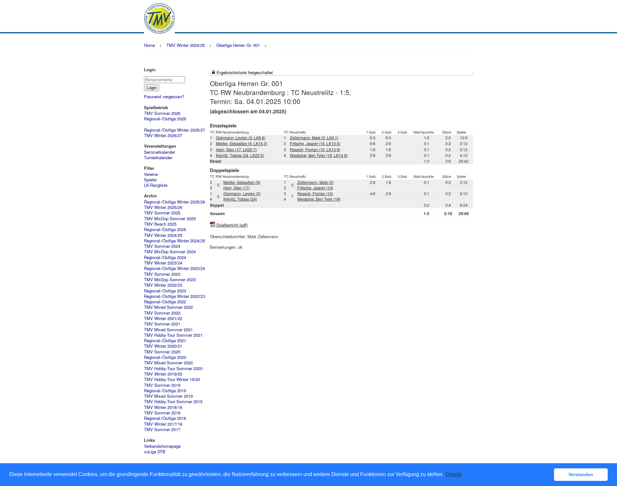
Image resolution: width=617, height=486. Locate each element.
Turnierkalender (158, 157)
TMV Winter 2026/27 (163, 135)
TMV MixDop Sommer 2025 (170, 218)
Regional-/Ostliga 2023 (165, 291)
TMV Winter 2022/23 (163, 285)
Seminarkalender (159, 152)
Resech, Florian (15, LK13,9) (315, 149)
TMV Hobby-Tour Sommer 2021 (173, 335)
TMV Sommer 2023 (162, 274)
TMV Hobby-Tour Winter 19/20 (172, 379)
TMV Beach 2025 (160, 224)
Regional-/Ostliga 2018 (165, 418)
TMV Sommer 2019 (162, 385)
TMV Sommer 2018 (162, 413)
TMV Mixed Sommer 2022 (168, 307)
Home (149, 45)
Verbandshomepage (162, 446)
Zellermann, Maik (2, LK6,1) (314, 138)
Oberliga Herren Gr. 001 (238, 45)
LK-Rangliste (155, 185)
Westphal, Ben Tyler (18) (319, 199)
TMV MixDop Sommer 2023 (170, 279)
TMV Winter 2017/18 (163, 424)
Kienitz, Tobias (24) (240, 199)
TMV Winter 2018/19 (163, 407)
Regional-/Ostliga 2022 (165, 302)
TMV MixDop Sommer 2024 (170, 251)
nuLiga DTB (154, 451)
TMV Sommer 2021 (162, 324)
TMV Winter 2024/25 (185, 45)
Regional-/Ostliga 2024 (165, 257)
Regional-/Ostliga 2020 (165, 357)
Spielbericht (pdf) (232, 225)
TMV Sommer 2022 (162, 313)
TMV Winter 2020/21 (163, 346)
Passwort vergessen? (164, 96)
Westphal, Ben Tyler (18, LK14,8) (319, 155)
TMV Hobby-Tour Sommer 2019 (173, 401)
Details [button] (454, 474)
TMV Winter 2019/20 (163, 374)
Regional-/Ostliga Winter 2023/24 (174, 268)
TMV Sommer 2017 (162, 429)
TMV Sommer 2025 (162, 213)
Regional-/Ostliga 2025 (165, 229)
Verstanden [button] (580, 474)
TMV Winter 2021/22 (163, 318)
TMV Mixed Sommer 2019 (168, 396)
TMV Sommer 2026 (162, 113)
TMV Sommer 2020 (162, 352)
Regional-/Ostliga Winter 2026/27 (174, 130)
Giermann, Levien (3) (242, 193)
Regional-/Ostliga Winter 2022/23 (174, 296)
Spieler (150, 180)
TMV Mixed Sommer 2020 (168, 363)
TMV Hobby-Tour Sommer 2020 (173, 368)
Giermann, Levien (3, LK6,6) (240, 138)
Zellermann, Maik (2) (315, 182)
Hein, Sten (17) (236, 188)
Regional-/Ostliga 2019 (165, 390)
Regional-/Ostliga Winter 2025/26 (174, 202)
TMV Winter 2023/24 (163, 263)
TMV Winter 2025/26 (163, 207)
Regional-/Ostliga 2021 (165, 340)
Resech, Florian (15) (315, 193)
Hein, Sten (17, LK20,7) (236, 149)
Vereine (151, 174)
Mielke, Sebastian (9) (241, 182)
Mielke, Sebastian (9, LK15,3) (241, 143)
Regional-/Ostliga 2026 (165, 119)
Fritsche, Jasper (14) (315, 188)
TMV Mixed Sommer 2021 (168, 329)
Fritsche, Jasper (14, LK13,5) (315, 143)
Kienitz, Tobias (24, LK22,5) (240, 155)
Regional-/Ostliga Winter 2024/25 (174, 241)
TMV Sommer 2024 (162, 246)
